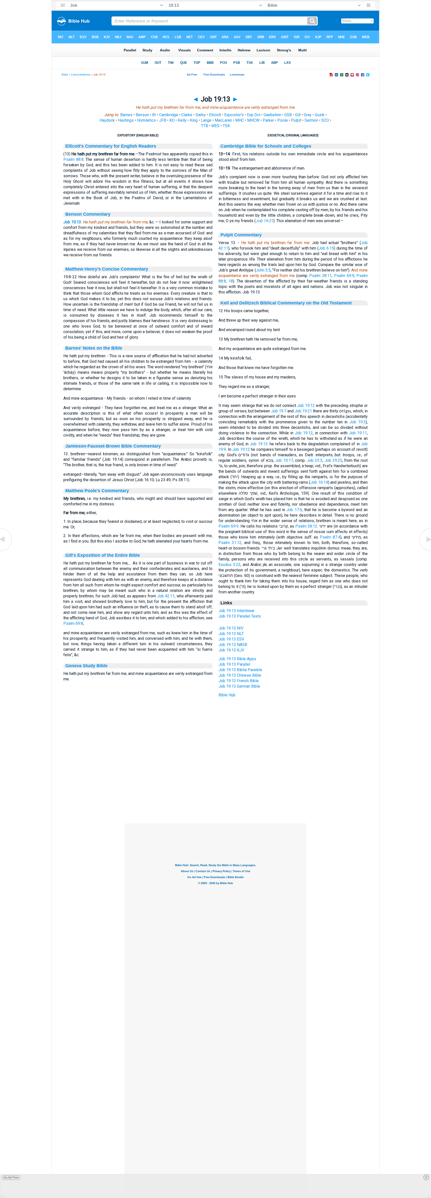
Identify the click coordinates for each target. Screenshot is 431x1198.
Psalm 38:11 (320, 275)
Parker (268, 120)
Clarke (186, 114)
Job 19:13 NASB (232, 644)
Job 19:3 (357, 422)
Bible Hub (226, 695)
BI (154, 114)
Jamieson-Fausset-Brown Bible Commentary (113, 446)
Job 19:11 (358, 433)
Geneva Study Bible (86, 665)
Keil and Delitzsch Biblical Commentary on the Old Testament (286, 302)
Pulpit (296, 120)
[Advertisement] (215, 793)
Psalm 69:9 (344, 275)
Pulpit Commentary (241, 234)
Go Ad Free (11, 1177)
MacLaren (223, 120)
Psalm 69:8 (73, 623)
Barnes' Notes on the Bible (93, 348)
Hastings (126, 120)
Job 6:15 (326, 248)
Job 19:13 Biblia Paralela (240, 669)
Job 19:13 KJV (231, 650)
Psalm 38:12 (306, 526)
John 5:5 (263, 270)
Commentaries (80, 74)
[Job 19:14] (425, 550)
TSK (226, 125)
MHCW (253, 120)
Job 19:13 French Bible (238, 680)
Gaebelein (272, 114)
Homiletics (146, 120)
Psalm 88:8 (73, 159)
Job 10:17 (284, 460)
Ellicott (215, 114)
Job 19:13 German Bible (239, 686)
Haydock (107, 120)
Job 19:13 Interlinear (236, 610)
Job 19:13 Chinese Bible (239, 675)
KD (172, 120)
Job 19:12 (306, 405)
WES (215, 125)
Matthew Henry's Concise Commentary (106, 269)
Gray (308, 114)
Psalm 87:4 (330, 537)
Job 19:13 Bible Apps (237, 658)
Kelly (182, 120)
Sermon (311, 120)
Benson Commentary (87, 214)
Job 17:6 (294, 509)
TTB (204, 125)
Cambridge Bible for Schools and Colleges (265, 146)
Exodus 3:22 (229, 564)
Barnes (126, 114)
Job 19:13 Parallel (234, 664)
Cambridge (168, 114)
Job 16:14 (319, 482)
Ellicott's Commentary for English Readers (110, 146)
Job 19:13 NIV (230, 628)
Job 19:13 (72, 222)
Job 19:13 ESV (231, 639)
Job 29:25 (333, 460)
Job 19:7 (278, 411)
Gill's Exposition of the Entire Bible (102, 555)
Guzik (319, 114)
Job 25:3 (314, 460)
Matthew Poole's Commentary (97, 490)
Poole (282, 120)
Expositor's (234, 114)
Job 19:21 (264, 220)
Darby (201, 114)
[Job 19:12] (6, 550)
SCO (325, 120)
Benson (142, 114)
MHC (239, 120)
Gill (298, 114)
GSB (288, 114)
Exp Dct (253, 114)
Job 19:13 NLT (231, 633)
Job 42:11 (166, 596)
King (194, 120)
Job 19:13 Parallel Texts (239, 616)
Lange (206, 120)
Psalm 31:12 (229, 542)
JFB (162, 120)
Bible (65, 74)
